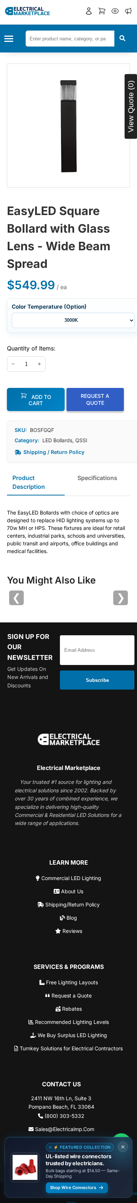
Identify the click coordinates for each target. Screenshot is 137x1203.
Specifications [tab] (97, 477)
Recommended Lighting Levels (71, 1022)
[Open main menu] (11, 39)
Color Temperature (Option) (49, 306)
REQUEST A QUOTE (95, 399)
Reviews (71, 931)
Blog (71, 918)
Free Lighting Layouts (71, 982)
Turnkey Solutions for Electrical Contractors (70, 1048)
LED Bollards (57, 440)
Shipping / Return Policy (53, 452)
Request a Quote (71, 995)
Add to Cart (39, 400)
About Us (71, 891)
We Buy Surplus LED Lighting (71, 1035)
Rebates (71, 1009)
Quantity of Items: (31, 348)
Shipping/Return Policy (72, 904)
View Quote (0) (130, 106)
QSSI (81, 440)
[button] (89, 12)
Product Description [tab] (28, 482)
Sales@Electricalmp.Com (64, 1129)
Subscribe (97, 680)
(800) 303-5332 (63, 1116)
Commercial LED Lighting (70, 878)
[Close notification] (123, 1147)
